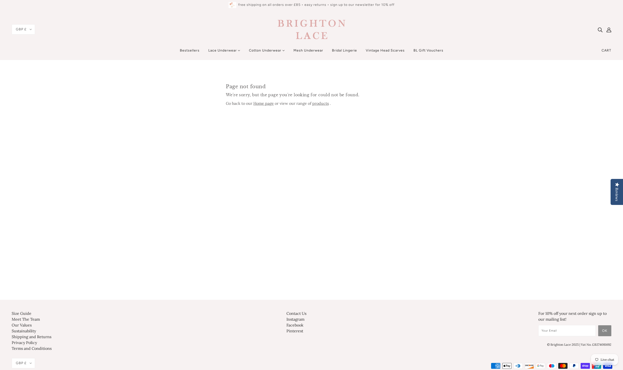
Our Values (22, 325)
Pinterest (294, 330)
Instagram (295, 319)
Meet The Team (26, 319)
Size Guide (21, 313)
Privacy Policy (24, 342)
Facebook (294, 325)
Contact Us (296, 313)
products (320, 103)
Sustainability (24, 330)
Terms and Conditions (32, 348)
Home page (263, 103)
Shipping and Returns (31, 336)
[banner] (311, 28)
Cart (606, 50)
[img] (600, 29)
